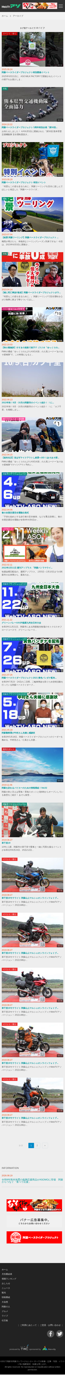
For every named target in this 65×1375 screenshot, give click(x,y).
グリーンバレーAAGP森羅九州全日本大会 (21, 623)
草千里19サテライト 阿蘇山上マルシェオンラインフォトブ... (30, 898)
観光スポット (8, 749)
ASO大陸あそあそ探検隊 (13, 309)
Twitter (59, 1333)
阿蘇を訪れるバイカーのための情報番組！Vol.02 (24, 788)
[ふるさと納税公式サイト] (40, 8)
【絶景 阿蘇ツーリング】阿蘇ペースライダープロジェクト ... (30, 237)
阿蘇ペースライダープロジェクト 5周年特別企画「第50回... (29, 127)
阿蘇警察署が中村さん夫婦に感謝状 (18, 733)
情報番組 (6, 1297)
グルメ (5, 1311)
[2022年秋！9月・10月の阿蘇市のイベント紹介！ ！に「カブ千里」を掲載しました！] (32, 379)
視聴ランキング (9, 1279)
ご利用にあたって (28, 1325)
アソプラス (7, 529)
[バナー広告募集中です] (34, 1226)
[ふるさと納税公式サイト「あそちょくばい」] (34, 1210)
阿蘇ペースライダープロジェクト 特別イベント (24, 182)
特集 (5, 89)
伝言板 (5, 1320)
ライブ (5, 1316)
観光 (4, 1292)
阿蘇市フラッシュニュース (14, 474)
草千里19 (6, 843)
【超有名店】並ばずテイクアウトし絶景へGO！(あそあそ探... (30, 457)
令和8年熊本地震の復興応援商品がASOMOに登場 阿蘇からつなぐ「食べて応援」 (32, 1180)
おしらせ (6, 1283)
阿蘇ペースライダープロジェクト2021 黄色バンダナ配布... (29, 678)
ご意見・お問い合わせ (50, 1325)
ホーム (5, 16)
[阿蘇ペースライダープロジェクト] (34, 1242)
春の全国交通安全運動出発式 (15, 512)
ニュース (6, 1288)
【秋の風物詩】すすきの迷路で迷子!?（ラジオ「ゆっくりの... (30, 347)
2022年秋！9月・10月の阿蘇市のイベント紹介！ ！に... (28, 402)
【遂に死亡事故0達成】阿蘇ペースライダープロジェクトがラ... (31, 292)
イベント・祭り (9, 34)
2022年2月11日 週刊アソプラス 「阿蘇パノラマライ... (27, 568)
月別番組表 (7, 1274)
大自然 (5, 1302)
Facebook (50, 1333)
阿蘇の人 (6, 1306)
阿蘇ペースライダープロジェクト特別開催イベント (26, 72)
